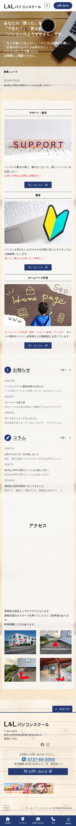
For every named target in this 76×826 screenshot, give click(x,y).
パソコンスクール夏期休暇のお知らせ (25, 85)
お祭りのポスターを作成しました (21, 454)
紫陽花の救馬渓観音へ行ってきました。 (25, 486)
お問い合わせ (63, 5)
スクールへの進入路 (14, 402)
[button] (38, 185)
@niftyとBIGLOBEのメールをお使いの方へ (26, 470)
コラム (19, 437)
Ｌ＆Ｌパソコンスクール (40, 808)
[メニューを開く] (47, 5)
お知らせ (21, 369)
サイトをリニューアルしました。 (21, 418)
